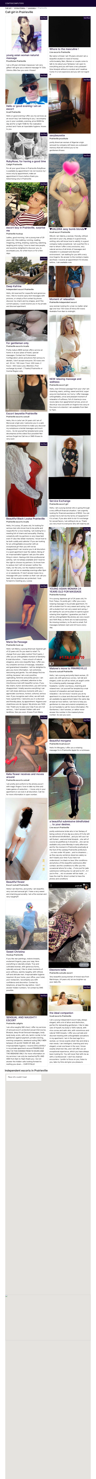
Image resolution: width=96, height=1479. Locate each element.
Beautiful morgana (60, 740)
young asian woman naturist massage (22, 57)
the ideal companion (61, 1012)
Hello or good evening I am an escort (23, 107)
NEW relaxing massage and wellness (65, 380)
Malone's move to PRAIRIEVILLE (68, 668)
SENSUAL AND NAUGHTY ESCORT (21, 1019)
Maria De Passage (16, 641)
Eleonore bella (58, 969)
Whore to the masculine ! (64, 49)
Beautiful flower (15, 881)
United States (19, 8)
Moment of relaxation (62, 299)
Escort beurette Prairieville (21, 413)
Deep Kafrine (13, 286)
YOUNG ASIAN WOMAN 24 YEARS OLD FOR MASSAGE (65, 590)
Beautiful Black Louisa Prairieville (25, 518)
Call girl (8, 8)
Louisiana (32, 8)
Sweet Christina (15, 951)
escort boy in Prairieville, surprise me (25, 229)
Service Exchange (60, 500)
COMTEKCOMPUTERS (14, 3)
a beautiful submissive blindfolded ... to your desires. (69, 823)
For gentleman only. (17, 343)
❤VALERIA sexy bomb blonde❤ (68, 229)
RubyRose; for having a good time (26, 161)
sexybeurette (57, 135)
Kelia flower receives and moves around (25, 775)
